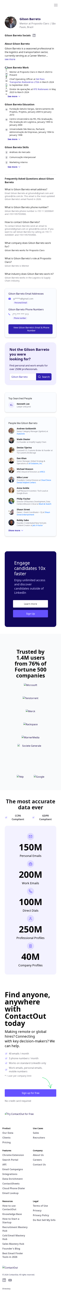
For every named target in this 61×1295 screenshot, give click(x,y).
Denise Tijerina (24, 447)
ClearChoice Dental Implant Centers (34, 481)
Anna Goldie (23, 488)
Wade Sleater (23, 439)
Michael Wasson (25, 469)
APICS (42, 472)
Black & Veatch (45, 504)
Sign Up (30, 613)
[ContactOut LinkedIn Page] (4, 1280)
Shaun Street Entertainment (33, 513)
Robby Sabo (23, 520)
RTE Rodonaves (41, 89)
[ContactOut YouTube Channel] (10, 1280)
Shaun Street (23, 509)
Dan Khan (22, 458)
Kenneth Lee (23, 403)
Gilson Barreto (30, 19)
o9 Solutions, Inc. (35, 463)
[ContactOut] (16, 4)
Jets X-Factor (38, 525)
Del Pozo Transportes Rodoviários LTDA (26, 80)
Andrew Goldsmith (26, 428)
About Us (38, 1155)
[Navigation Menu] (56, 5)
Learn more (30, 603)
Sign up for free (30, 1093)
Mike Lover (22, 477)
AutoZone (21, 433)
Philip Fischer (23, 498)
